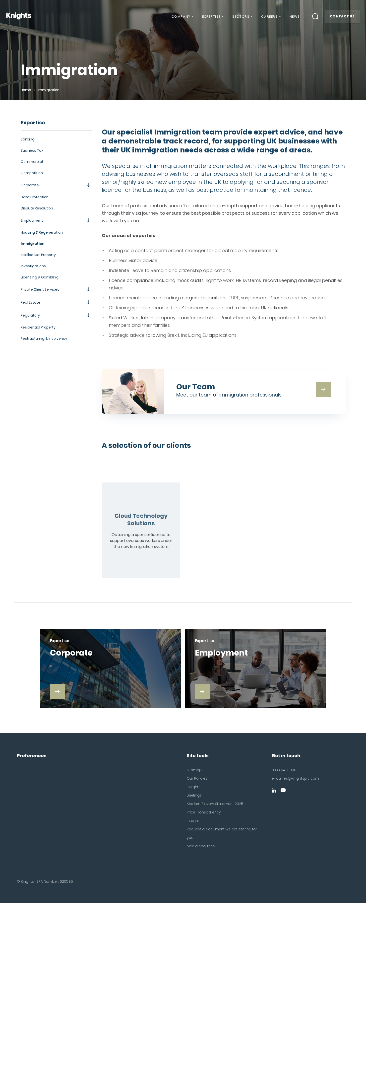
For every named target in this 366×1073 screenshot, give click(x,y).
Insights (193, 786)
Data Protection (35, 197)
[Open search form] (315, 16)
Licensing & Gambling (40, 277)
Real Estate (30, 302)
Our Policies (197, 778)
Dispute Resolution (37, 208)
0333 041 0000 (284, 769)
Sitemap (194, 769)
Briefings (194, 795)
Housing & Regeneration (42, 232)
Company (181, 16)
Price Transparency (204, 812)
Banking (28, 139)
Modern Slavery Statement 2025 (215, 803)
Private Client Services (40, 289)
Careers (269, 16)
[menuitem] (182, 18)
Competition (32, 172)
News (295, 16)
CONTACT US (342, 16)
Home (26, 89)
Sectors (240, 16)
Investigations (33, 266)
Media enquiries (201, 846)
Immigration (33, 243)
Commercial (32, 161)
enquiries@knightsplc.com (295, 778)
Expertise (211, 16)
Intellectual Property (38, 254)
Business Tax (32, 150)
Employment (32, 220)
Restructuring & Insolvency (44, 338)
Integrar (194, 820)
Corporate (30, 185)
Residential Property (38, 327)
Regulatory (30, 315)
